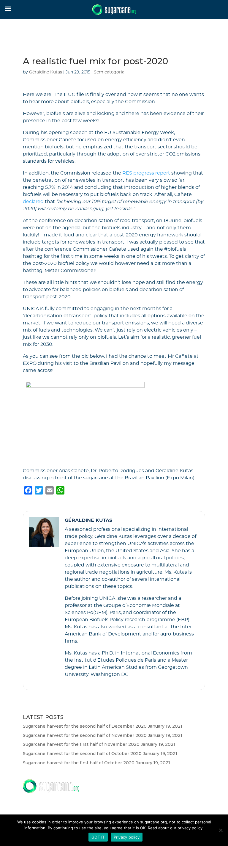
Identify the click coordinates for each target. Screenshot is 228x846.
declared (33, 201)
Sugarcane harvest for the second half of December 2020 (85, 726)
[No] (221, 830)
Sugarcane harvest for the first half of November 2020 (81, 744)
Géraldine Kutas (45, 72)
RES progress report (146, 173)
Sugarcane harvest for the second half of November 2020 (85, 735)
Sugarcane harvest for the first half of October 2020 (78, 762)
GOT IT (98, 837)
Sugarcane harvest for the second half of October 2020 (82, 753)
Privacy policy (127, 837)
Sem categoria (109, 72)
